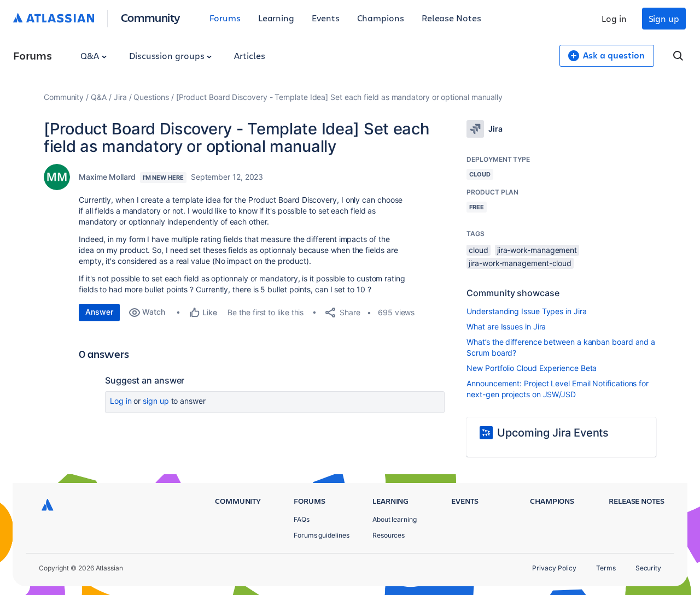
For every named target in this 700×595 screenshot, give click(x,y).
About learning (394, 519)
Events (326, 17)
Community (150, 17)
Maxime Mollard (107, 176)
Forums (225, 17)
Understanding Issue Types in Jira (526, 311)
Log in (614, 18)
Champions (380, 17)
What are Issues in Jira (506, 326)
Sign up (664, 18)
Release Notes (451, 17)
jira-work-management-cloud (520, 263)
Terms (606, 568)
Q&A (90, 55)
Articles (249, 55)
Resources (388, 535)
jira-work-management (537, 250)
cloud (478, 250)
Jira (120, 97)
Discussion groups (168, 55)
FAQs (302, 519)
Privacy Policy (554, 568)
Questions (150, 97)
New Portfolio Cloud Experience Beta (531, 368)
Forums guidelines (321, 535)
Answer (99, 311)
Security (648, 568)
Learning (276, 17)
